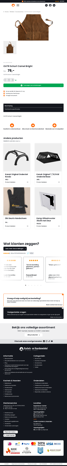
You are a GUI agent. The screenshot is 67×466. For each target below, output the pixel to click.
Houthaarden (8, 387)
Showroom (38, 358)
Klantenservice (9, 413)
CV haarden (8, 392)
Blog (6, 363)
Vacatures (8, 423)
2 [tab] (29, 285)
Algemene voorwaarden (18, 464)
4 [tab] (35, 285)
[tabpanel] (33, 268)
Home (7, 12)
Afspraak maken (10, 432)
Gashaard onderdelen (41, 390)
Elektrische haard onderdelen (43, 387)
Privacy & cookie (32, 464)
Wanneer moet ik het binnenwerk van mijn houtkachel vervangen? (17, 365)
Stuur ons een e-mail (10, 408)
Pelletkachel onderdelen (42, 385)
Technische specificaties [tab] (12, 109)
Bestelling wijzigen (10, 415)
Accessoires (19, 12)
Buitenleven (8, 383)
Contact (7, 419)
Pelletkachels (8, 394)
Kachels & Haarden (40, 361)
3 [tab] (32, 285)
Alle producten (32, 335)
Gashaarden (8, 390)
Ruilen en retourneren (11, 417)
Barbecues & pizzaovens (12, 396)
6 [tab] (41, 285)
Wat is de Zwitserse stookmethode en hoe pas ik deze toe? (18, 373)
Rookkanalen (38, 365)
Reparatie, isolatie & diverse (43, 392)
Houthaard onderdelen (41, 383)
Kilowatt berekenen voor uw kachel (15, 361)
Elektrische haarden (10, 385)
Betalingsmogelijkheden (12, 421)
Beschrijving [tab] (8, 106)
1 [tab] (26, 285)
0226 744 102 (7, 407)
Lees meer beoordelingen (14, 249)
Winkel (12, 12)
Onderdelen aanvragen (11, 426)
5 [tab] (38, 285)
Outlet (36, 367)
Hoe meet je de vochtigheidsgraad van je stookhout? (16, 369)
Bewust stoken (9, 358)
